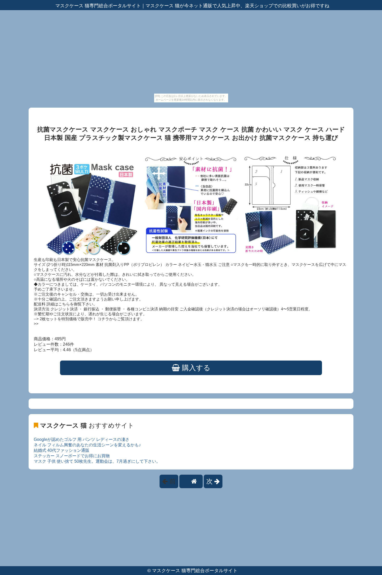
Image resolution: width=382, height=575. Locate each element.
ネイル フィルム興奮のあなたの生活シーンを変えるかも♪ (87, 445)
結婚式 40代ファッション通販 (61, 450)
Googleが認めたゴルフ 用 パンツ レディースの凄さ (81, 439)
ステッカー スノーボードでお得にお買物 (72, 456)
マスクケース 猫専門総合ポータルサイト (195, 570)
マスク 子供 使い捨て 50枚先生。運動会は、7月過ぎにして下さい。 (97, 461)
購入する (195, 368)
